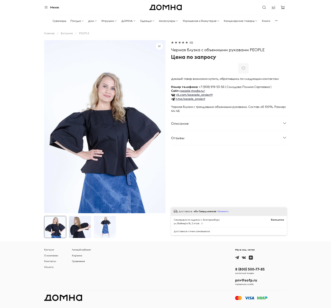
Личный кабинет (81, 249)
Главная (49, 33)
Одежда (146, 21)
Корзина (77, 255)
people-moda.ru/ (192, 91)
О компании (51, 255)
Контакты (50, 261)
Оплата (48, 267)
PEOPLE (84, 33)
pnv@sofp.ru (246, 280)
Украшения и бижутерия (199, 21)
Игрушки (107, 21)
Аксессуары (167, 21)
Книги (266, 21)
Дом (91, 21)
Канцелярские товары (239, 21)
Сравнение (78, 261)
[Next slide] (160, 127)
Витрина (67, 33)
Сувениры (59, 21)
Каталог (49, 249)
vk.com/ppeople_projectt (194, 95)
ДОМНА (127, 21)
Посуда (75, 21)
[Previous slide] (50, 127)
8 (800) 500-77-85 (250, 269)
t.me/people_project (190, 99)
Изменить (223, 211)
